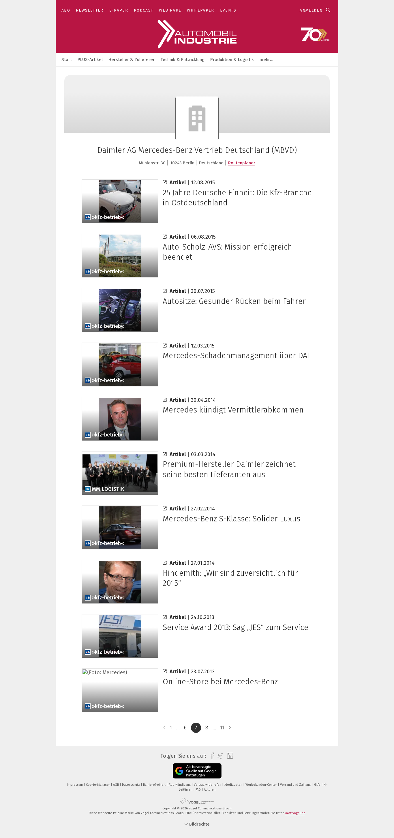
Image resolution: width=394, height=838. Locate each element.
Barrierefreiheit (154, 785)
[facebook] (211, 756)
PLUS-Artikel (90, 59)
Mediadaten (233, 785)
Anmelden (311, 10)
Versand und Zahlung (296, 785)
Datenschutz (131, 785)
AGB (116, 785)
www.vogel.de (295, 813)
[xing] (219, 756)
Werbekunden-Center (261, 785)
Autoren (209, 789)
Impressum (75, 785)
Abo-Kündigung (180, 785)
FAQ (199, 789)
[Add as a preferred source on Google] (197, 770)
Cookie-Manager (98, 785)
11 (222, 727)
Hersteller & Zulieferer (131, 59)
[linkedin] (229, 756)
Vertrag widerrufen (208, 785)
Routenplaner (241, 163)
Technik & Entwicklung (182, 59)
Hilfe (317, 785)
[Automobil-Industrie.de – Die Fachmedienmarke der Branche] (66, 59)
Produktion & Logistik (232, 59)
